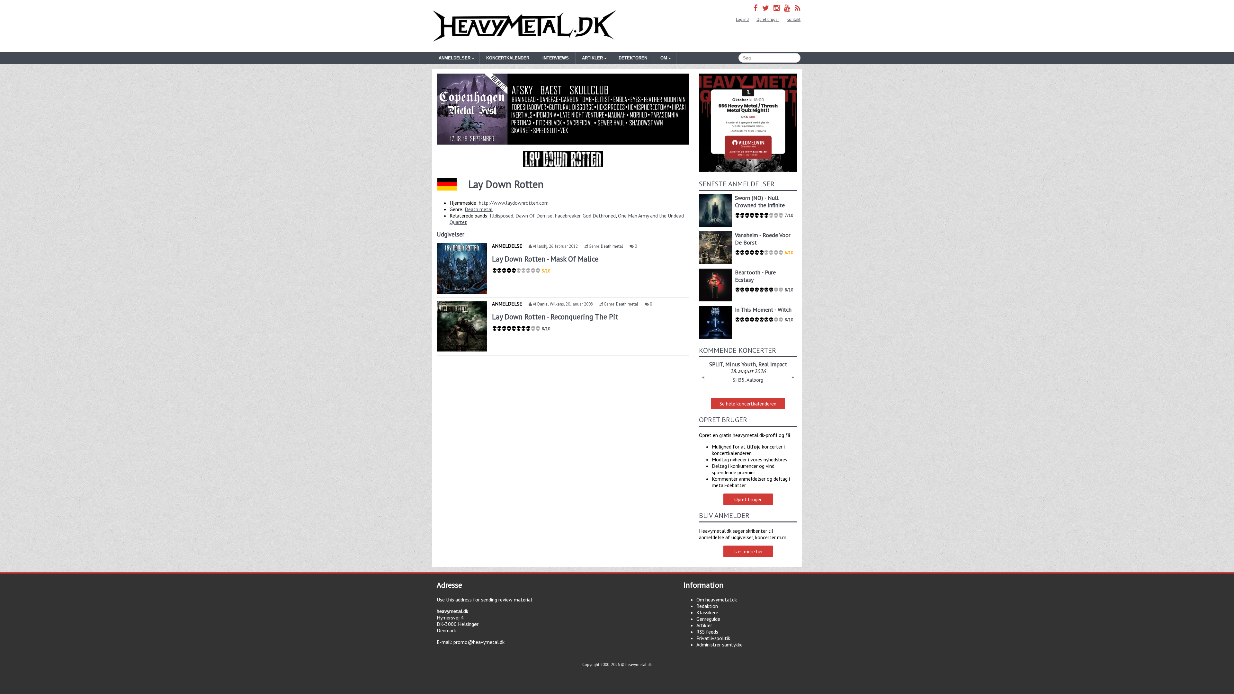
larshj (542, 246)
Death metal (479, 209)
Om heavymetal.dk (716, 599)
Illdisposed (501, 215)
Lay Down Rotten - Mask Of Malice (545, 258)
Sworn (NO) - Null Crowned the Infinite (760, 201)
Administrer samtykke (719, 644)
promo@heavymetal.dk (479, 642)
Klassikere (707, 612)
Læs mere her (748, 551)
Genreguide (708, 619)
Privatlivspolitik (713, 638)
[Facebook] (756, 8)
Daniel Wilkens (550, 304)
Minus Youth (740, 364)
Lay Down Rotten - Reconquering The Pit (555, 316)
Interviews (555, 58)
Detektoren (633, 58)
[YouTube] (787, 8)
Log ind (742, 19)
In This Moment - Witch (763, 309)
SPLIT (716, 364)
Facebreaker (567, 215)
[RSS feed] (797, 8)
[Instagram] (776, 8)
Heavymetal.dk (524, 26)
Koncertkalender (507, 58)
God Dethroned (599, 215)
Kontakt (793, 19)
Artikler (704, 625)
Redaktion (707, 606)
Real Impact (772, 364)
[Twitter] (765, 8)
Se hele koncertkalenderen (748, 403)
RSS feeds (707, 631)
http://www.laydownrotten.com (514, 203)
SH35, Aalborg (748, 380)
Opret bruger (767, 19)
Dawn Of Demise (533, 215)
